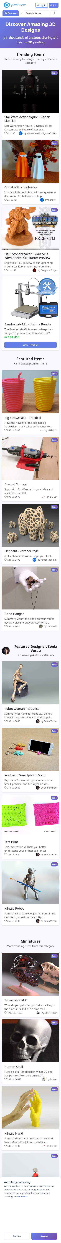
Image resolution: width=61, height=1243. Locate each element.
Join (55, 5)
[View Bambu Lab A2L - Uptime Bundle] (30, 298)
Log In (42, 5)
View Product (30, 345)
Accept (44, 1236)
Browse (12, 13)
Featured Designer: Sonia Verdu (35, 648)
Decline (17, 1236)
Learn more (20, 1196)
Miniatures (31, 941)
